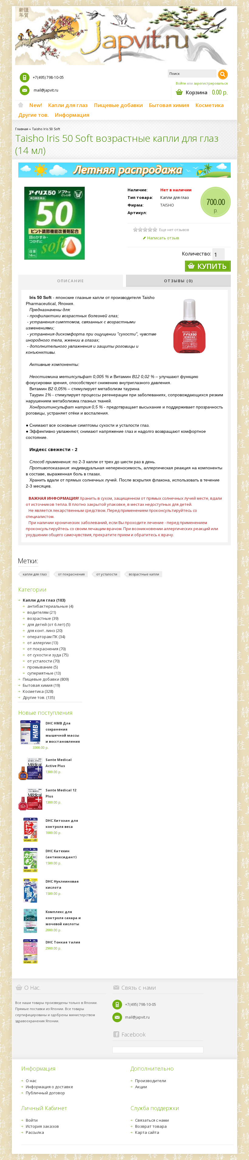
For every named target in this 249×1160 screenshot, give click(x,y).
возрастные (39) (42, 618)
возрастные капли (144, 574)
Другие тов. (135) (39, 697)
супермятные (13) (44, 673)
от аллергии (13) (42, 642)
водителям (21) (41, 612)
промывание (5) (42, 667)
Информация (72, 114)
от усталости (106, 574)
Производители (150, 1080)
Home (20, 105)
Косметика (209, 105)
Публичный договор (45, 1093)
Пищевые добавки (118, 105)
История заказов (42, 1126)
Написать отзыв (163, 238)
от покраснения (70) (46, 648)
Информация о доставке (49, 1086)
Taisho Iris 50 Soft (46, 129)
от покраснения (71, 574)
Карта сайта (147, 1132)
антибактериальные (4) (50, 606)
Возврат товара (151, 1126)
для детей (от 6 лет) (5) (48, 624)
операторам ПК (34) (46, 636)
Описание (70, 280)
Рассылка (35, 1132)
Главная (21, 129)
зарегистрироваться (211, 83)
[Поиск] (223, 74)
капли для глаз (34, 574)
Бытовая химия (169, 105)
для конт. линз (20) (44, 630)
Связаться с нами (152, 1120)
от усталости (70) (43, 661)
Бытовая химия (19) (41, 685)
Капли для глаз (68, 105)
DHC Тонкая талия (63, 942)
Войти (181, 83)
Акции (141, 1086)
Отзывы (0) (178, 280)
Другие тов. (33, 114)
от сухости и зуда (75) (47, 655)
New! (35, 105)
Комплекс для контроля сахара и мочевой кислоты (63, 917)
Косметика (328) (38, 691)
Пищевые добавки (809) (46, 679)
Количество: (196, 253)
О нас (31, 1080)
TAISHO (167, 205)
